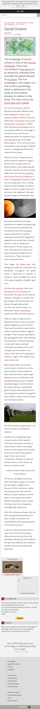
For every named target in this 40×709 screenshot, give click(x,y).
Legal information (13, 664)
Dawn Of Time (12, 678)
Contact (10, 667)
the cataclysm (17, 288)
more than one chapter (16, 102)
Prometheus (20, 120)
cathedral (28, 353)
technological (23, 127)
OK (23, 6)
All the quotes (12, 701)
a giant (25, 246)
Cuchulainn (20, 124)
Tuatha (7, 117)
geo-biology (25, 310)
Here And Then (12, 687)
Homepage (11, 661)
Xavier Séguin (8, 32)
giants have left (10, 253)
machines (22, 473)
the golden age (23, 264)
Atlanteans (13, 114)
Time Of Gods (12, 681)
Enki (33, 120)
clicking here (25, 631)
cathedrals (26, 522)
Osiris (28, 120)
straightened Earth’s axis (14, 381)
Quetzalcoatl (9, 124)
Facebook (10, 670)
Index (9, 698)
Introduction (11, 675)
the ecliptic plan (25, 167)
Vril (7, 149)
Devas (27, 114)
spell (6, 533)
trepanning (21, 507)
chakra (7, 353)
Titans (21, 114)
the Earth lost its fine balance (16, 291)
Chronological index (14, 695)
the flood (12, 79)
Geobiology (18, 34)
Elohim (16, 117)
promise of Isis (13, 491)
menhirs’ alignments (22, 425)
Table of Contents (13, 692)
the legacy (26, 69)
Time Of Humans (13, 684)
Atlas (12, 120)
